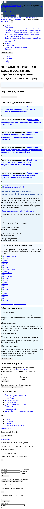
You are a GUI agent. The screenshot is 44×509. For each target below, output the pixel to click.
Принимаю (6, 501)
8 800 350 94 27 (7, 11)
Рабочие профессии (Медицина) (16, 404)
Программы (9, 421)
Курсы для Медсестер (16, 31)
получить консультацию (9, 97)
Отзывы (8, 49)
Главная (7, 25)
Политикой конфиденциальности (12, 387)
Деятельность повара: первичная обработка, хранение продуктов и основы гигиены (20, 109)
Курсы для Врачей (32, 29)
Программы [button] (9, 27)
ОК (2, 492)
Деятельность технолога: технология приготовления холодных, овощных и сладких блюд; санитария (20, 135)
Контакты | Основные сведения (16, 47)
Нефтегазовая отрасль (29, 38)
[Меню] (2, 15)
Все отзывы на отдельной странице (13, 304)
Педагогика (25, 32)
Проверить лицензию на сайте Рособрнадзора (18, 211)
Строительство (16, 38)
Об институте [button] (10, 45)
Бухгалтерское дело (12, 408)
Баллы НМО (9, 399)
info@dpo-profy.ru (7, 439)
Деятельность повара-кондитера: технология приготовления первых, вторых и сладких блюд (21, 149)
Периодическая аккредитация (15, 29)
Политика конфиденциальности (16, 425)
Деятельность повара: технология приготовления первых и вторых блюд (21, 122)
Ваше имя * (24, 377)
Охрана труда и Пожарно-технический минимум (23, 39)
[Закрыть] (12, 21)
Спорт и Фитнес (29, 31)
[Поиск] (17, 15)
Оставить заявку (7, 52)
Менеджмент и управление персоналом (19, 411)
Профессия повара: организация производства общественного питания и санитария (19, 162)
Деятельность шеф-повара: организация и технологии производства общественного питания (20, 175)
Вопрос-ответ (9, 43)
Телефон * (23, 379)
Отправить (5, 381)
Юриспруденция (14, 34)
